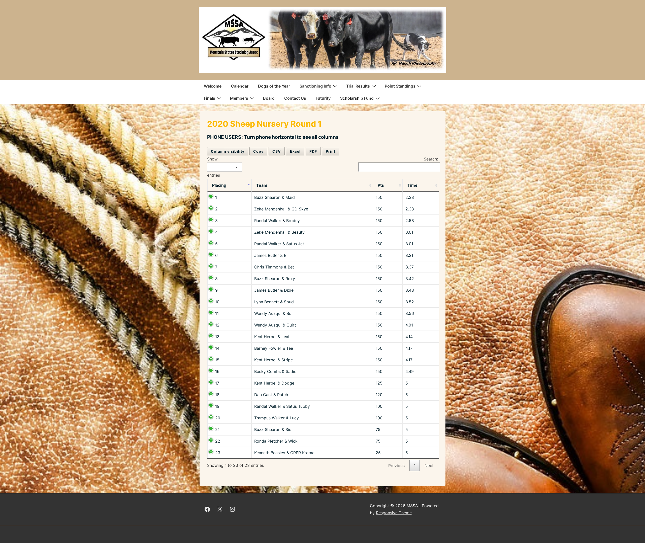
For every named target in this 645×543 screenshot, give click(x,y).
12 (217, 325)
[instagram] (232, 509)
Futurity (323, 98)
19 (217, 406)
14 (217, 348)
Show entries (213, 167)
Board (269, 98)
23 (217, 452)
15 (217, 359)
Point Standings (400, 86)
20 (217, 417)
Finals (209, 98)
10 (217, 301)
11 (217, 313)
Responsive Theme (394, 512)
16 (217, 371)
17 (217, 383)
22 (217, 441)
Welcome (212, 86)
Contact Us (295, 98)
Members (239, 98)
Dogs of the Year (274, 86)
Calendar (239, 86)
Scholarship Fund (357, 98)
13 (217, 336)
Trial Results (358, 86)
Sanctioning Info (315, 86)
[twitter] (220, 509)
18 (217, 394)
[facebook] (207, 509)
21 (217, 429)
